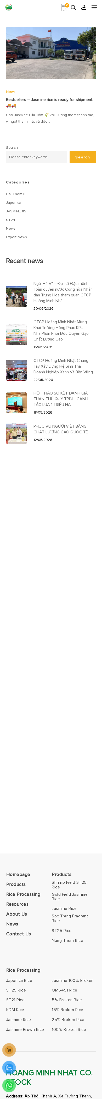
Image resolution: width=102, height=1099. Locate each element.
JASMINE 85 (16, 211)
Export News (16, 237)
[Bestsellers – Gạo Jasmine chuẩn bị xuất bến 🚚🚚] (51, 53)
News (10, 91)
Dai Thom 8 (15, 194)
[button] (94, 7)
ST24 (10, 220)
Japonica (13, 202)
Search (12, 147)
